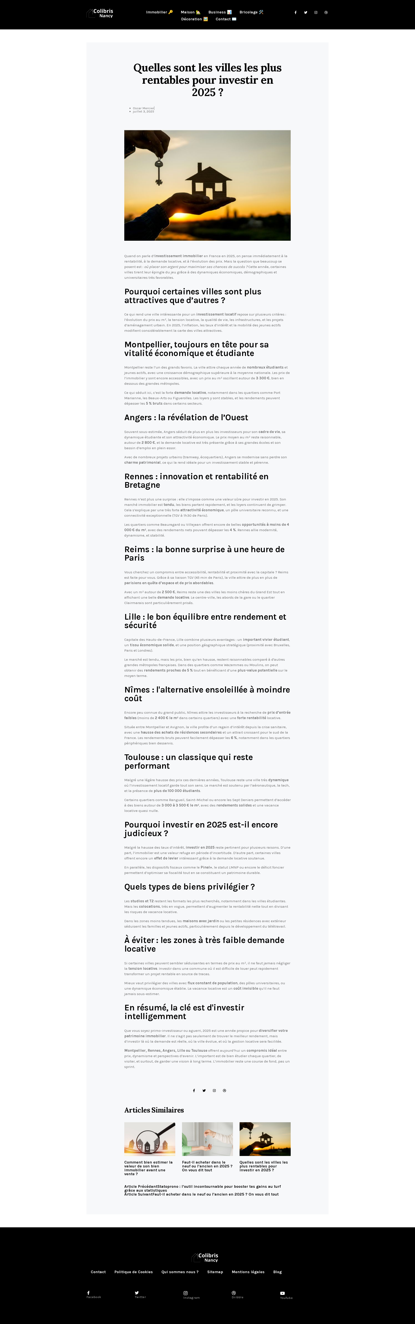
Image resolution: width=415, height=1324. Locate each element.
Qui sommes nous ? (180, 1272)
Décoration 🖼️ (194, 19)
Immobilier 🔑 (159, 12)
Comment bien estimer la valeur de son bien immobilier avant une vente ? (148, 1168)
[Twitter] (204, 1090)
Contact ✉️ (226, 19)
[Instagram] (214, 1090)
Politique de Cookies (133, 1272)
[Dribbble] (224, 1090)
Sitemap (215, 1272)
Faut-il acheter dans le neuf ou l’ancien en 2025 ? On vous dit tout (207, 1166)
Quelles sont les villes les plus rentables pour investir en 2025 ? (263, 1166)
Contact (98, 1272)
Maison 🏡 (191, 12)
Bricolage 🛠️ (251, 12)
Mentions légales (248, 1272)
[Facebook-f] (194, 1090)
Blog (277, 1272)
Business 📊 (220, 12)
